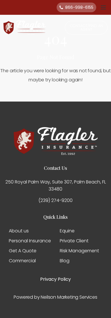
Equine (67, 231)
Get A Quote (22, 250)
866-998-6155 (79, 7)
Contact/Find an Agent (86, 27)
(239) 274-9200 (55, 200)
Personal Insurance (30, 241)
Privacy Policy (55, 279)
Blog (64, 260)
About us (19, 231)
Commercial (22, 260)
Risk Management (79, 250)
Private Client (74, 241)
